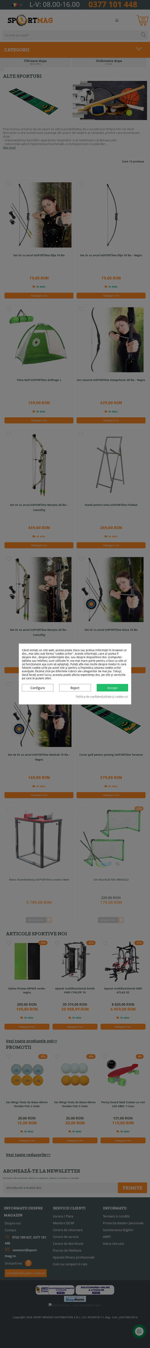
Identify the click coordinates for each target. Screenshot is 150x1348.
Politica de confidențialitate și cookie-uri (102, 696)
